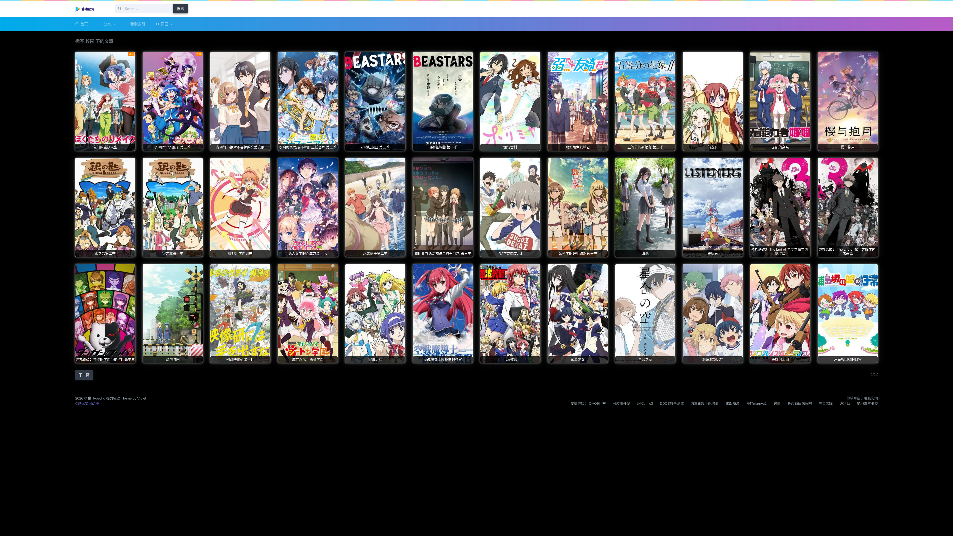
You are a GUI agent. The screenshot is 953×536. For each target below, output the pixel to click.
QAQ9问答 (597, 403)
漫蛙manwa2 (756, 403)
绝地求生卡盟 (867, 403)
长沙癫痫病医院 (799, 403)
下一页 (84, 375)
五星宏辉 (826, 403)
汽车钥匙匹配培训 (704, 403)
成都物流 (732, 403)
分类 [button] (107, 24)
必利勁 (845, 403)
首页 (84, 24)
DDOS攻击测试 (672, 403)
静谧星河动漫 (88, 403)
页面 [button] (164, 24)
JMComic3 (645, 403)
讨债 (777, 403)
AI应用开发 (621, 403)
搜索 (180, 8)
